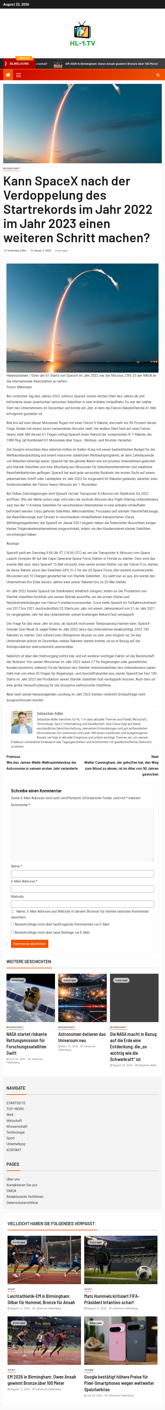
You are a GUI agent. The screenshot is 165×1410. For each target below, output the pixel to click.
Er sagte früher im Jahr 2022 (56, 629)
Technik (88, 1370)
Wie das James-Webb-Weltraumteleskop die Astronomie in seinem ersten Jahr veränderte (42, 762)
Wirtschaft (14, 1121)
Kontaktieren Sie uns (21, 1185)
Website (17, 897)
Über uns (13, 1179)
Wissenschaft (11, 168)
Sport (10, 1138)
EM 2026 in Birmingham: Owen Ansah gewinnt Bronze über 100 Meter (85, 63)
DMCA (11, 1191)
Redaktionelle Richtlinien (24, 1197)
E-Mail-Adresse (24, 881)
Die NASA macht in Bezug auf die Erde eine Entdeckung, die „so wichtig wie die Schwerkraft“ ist (133, 1046)
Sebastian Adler (17, 250)
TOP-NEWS (15, 1109)
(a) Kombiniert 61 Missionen (43, 440)
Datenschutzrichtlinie (22, 1203)
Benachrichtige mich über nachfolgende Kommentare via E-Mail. (62, 924)
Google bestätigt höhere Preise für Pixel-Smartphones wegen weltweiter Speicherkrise (119, 1383)
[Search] (158, 75)
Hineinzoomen (17, 375)
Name (16, 866)
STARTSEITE (15, 1103)
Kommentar (21, 805)
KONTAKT (13, 1150)
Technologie (15, 1132)
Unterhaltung (15, 1144)
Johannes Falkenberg (48, 1308)
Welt (9, 1115)
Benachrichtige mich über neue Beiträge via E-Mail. (52, 932)
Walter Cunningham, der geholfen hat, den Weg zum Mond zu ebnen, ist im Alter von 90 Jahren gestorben (121, 765)
